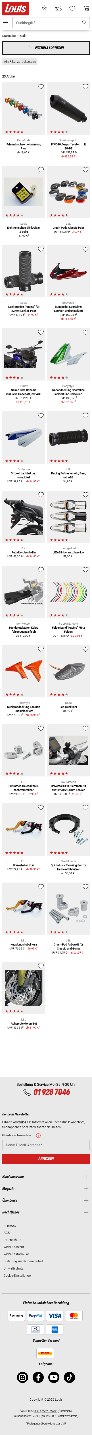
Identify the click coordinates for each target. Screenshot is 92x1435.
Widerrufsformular (16, 1254)
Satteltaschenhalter (23, 552)
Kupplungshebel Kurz (23, 944)
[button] (84, 22)
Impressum (11, 1225)
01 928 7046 (51, 1092)
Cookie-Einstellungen (18, 1275)
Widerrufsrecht (14, 1247)
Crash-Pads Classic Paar (68, 227)
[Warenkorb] (86, 8)
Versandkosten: (22, 1416)
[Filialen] (44, 8)
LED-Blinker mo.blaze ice (68, 552)
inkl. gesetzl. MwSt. (45, 1411)
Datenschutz (12, 1240)
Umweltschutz (13, 1268)
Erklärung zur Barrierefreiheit (23, 1261)
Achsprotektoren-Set (24, 1023)
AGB (7, 1232)
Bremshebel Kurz (23, 865)
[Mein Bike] (58, 8)
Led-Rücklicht (68, 707)
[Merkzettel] (72, 8)
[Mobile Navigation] (5, 22)
